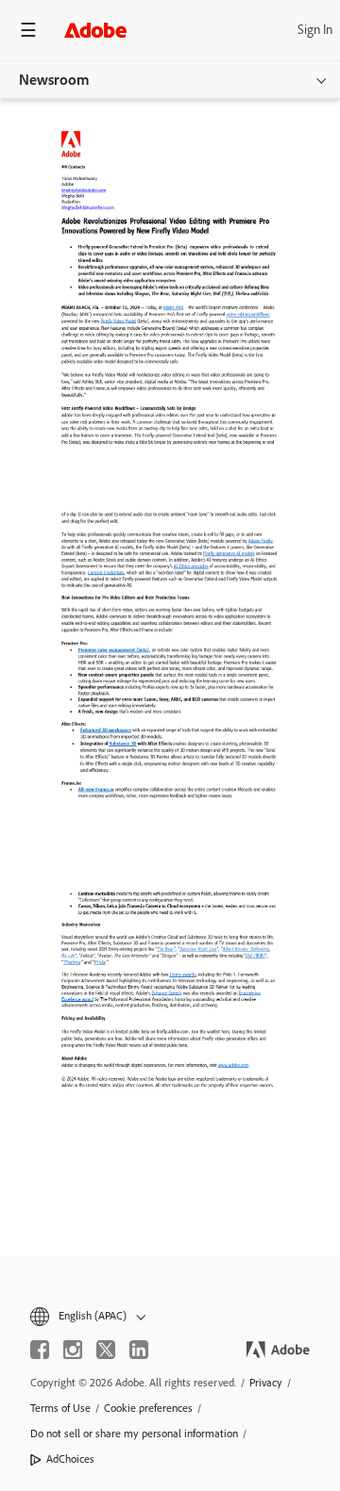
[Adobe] (95, 29)
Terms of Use (60, 1408)
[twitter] (105, 1349)
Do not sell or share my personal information (134, 1433)
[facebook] (39, 1349)
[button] (170, 1316)
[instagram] (72, 1349)
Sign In (315, 30)
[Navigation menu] (28, 29)
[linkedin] (138, 1349)
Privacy (265, 1382)
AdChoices (70, 1459)
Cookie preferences (148, 1408)
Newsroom (54, 80)
